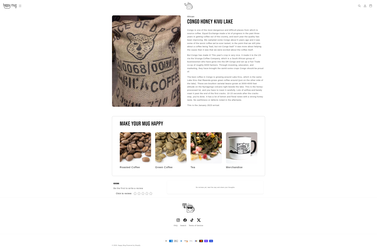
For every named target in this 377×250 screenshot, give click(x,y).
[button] (20, 6)
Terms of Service (196, 225)
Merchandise (234, 167)
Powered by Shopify (133, 245)
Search (183, 225)
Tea (193, 167)
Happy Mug (122, 245)
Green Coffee (164, 167)
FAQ (176, 225)
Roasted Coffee (130, 167)
